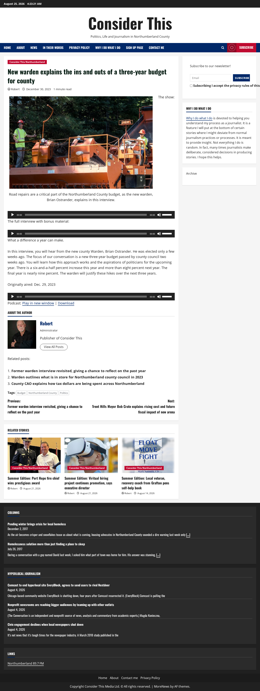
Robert (15, 89)
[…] (188, 534)
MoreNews (161, 686)
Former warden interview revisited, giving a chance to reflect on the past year (78, 371)
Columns (13, 512)
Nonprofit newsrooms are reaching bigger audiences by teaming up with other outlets (61, 604)
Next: (133, 406)
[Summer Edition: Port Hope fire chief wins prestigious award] (34, 455)
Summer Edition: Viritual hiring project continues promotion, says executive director (88, 483)
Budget (21, 393)
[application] (91, 215)
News (33, 47)
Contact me (156, 47)
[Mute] (159, 215)
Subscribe (246, 47)
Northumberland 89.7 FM (26, 663)
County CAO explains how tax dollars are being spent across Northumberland (77, 383)
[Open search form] (222, 47)
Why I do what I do (107, 47)
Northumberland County (43, 393)
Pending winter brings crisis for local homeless (37, 524)
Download (66, 303)
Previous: (45, 406)
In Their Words (53, 47)
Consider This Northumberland (27, 62)
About (21, 47)
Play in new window (38, 303)
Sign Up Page (134, 47)
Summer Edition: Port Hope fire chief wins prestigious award (33, 480)
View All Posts (54, 347)
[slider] (167, 214)
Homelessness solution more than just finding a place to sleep (46, 544)
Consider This (130, 23)
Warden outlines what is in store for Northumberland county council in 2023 (77, 377)
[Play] (12, 215)
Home (7, 47)
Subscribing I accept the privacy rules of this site (220, 86)
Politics (64, 393)
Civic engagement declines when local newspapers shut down (45, 624)
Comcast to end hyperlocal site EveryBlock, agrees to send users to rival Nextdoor (59, 585)
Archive (191, 173)
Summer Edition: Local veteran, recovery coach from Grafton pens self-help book (145, 483)
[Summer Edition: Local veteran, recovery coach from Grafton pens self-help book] (148, 455)
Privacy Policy (79, 47)
